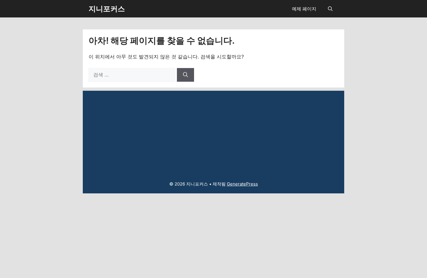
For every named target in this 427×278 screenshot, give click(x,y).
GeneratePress (242, 184)
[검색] (185, 75)
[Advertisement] (213, 131)
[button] (330, 8)
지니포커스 (107, 8)
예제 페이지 (304, 9)
